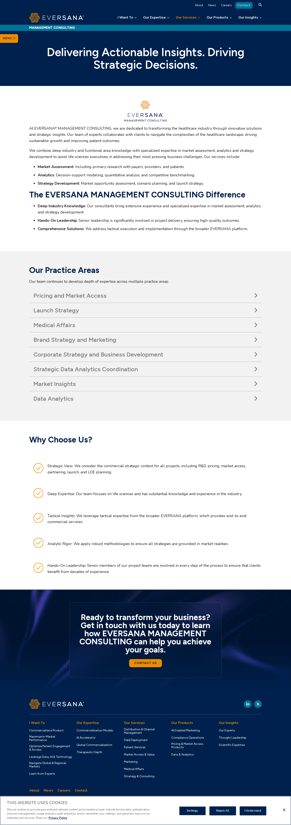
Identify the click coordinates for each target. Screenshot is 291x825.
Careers (226, 5)
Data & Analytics (182, 754)
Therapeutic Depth (89, 752)
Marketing (131, 762)
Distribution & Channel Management (139, 731)
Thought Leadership (232, 737)
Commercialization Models (94, 730)
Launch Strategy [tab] (56, 310)
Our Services (186, 17)
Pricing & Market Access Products (187, 745)
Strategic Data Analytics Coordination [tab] (85, 369)
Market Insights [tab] (54, 383)
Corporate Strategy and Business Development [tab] (98, 354)
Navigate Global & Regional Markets (47, 764)
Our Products (217, 17)
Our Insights (248, 17)
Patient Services (135, 747)
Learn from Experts (42, 774)
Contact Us (145, 663)
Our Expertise (154, 17)
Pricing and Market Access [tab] (70, 295)
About (199, 5)
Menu (8, 38)
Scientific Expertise (232, 745)
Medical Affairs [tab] (54, 325)
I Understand (253, 810)
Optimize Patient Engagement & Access (49, 748)
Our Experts (227, 730)
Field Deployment (136, 740)
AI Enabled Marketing (185, 730)
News (212, 5)
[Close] (284, 810)
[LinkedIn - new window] (248, 704)
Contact (244, 5)
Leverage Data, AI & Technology (50, 757)
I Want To (125, 17)
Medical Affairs (134, 769)
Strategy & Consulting (139, 776)
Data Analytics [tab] (53, 398)
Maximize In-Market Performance (42, 738)
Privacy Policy (58, 818)
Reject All (222, 810)
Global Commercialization (94, 745)
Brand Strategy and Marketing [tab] (74, 339)
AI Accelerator (86, 737)
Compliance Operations (187, 737)
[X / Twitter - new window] (258, 704)
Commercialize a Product (46, 730)
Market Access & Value (139, 754)
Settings (192, 810)
